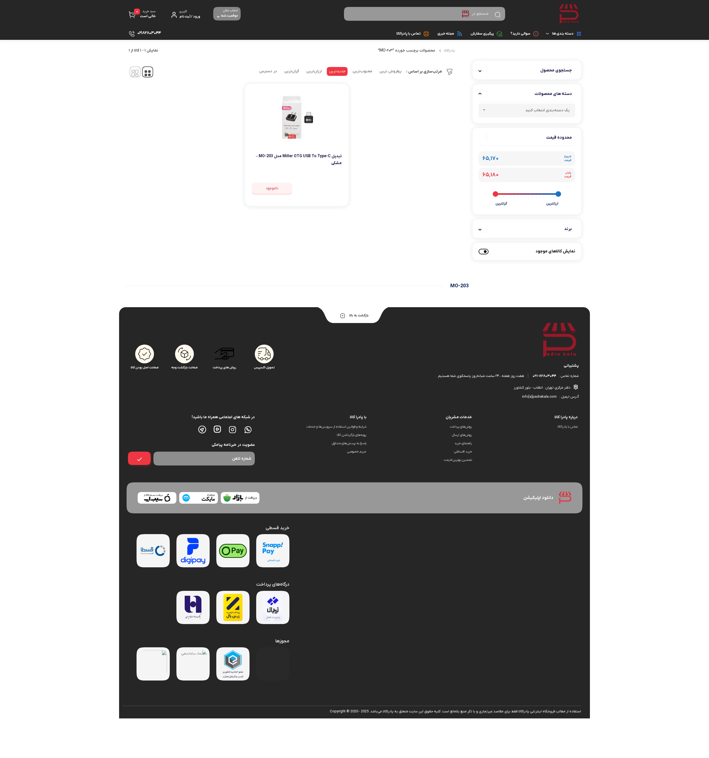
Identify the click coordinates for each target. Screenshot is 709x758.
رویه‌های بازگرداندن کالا (351, 435)
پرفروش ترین (390, 71)
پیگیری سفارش (482, 33)
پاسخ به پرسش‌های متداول (349, 443)
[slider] (558, 194)
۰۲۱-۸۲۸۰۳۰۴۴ (544, 376)
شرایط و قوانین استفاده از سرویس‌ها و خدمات (336, 427)
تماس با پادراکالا (408, 33)
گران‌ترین (291, 71)
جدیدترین (337, 71)
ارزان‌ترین (314, 71)
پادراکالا (449, 50)
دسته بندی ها (563, 33)
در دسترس (268, 71)
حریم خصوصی (356, 451)
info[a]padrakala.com (539, 396)
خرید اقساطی (463, 451)
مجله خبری (445, 33)
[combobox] (527, 110)
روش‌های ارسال (462, 435)
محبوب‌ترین (362, 71)
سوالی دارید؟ (520, 33)
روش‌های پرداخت (461, 427)
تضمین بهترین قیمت (458, 460)
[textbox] (527, 111)
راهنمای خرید (463, 443)
